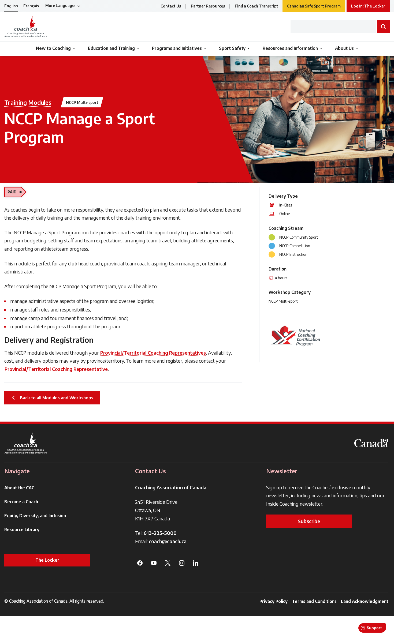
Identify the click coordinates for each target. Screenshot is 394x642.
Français (31, 5)
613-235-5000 (160, 533)
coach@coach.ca (168, 541)
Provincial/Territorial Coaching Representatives (153, 353)
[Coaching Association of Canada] (25, 443)
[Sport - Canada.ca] (371, 443)
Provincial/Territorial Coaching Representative (56, 369)
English (11, 5)
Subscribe (309, 521)
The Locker (47, 560)
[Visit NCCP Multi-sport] (295, 335)
